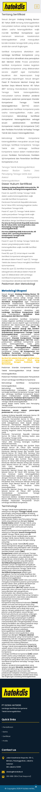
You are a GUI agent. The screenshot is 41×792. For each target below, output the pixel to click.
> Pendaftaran (7, 727)
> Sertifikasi (6, 736)
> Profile (5, 741)
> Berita (5, 732)
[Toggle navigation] (37, 7)
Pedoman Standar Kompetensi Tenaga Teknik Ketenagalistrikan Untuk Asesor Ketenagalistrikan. (20, 370)
